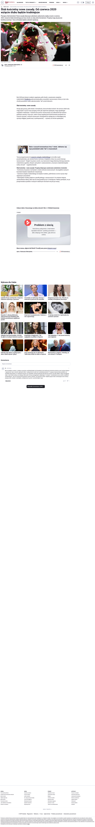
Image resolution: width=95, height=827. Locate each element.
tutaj (28, 824)
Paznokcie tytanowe (75, 794)
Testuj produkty (30, 2)
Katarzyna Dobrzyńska (14, 64)
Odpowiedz (8, 380)
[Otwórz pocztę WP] (78, 2)
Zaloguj (88, 2)
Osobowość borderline (75, 796)
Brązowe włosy (51, 799)
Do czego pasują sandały (29, 797)
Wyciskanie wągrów (52, 801)
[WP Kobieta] (11, 2)
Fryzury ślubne (27, 794)
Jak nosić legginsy (28, 799)
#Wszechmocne (43, 2)
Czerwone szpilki (51, 797)
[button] (82, 2)
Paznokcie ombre (4, 801)
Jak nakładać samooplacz (6, 802)
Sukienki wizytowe (27, 802)
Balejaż (49, 796)
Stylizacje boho (27, 804)
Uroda (64, 2)
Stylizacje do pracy (28, 801)
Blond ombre (3, 796)
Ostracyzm (73, 801)
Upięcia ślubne (74, 799)
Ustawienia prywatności (69, 814)
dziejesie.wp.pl (51, 248)
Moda (57, 2)
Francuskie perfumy (5, 792)
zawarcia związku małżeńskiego (40, 157)
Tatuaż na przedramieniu (53, 804)
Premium (51, 2)
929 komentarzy (58, 65)
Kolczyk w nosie (51, 802)
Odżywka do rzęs (51, 792)
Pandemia (27, 99)
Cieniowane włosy (51, 794)
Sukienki (73, 804)
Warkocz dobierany (75, 797)
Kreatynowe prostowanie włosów (7, 794)
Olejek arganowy (4, 797)
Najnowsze (20, 2)
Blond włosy (3, 799)
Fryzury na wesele (75, 792)
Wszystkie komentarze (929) (35, 386)
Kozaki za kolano (27, 792)
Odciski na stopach (4, 804)
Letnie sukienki (27, 796)
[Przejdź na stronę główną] (2, 3)
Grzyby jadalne (74, 802)
